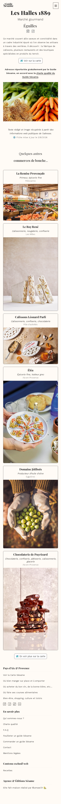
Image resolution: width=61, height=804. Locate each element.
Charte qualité (10, 724)
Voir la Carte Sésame (14, 675)
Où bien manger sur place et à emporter (24, 681)
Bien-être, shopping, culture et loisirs (22, 698)
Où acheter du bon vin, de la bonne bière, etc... (27, 686)
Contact (7, 747)
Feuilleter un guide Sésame (17, 735)
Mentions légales (11, 753)
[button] (55, 6)
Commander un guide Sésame (18, 741)
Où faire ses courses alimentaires (20, 692)
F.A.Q (5, 730)
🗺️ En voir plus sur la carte (30, 656)
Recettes (7, 770)
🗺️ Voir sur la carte (30, 60)
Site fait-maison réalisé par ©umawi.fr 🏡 (24, 787)
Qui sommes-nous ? (13, 718)
